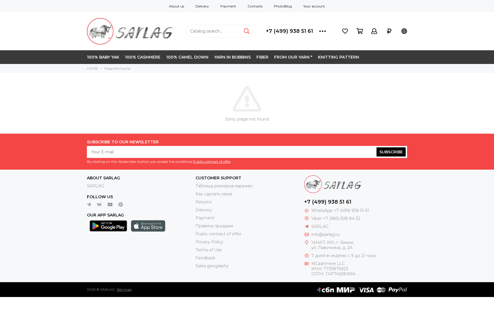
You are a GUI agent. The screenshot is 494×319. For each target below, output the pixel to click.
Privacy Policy (209, 241)
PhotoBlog (283, 6)
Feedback (205, 257)
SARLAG (95, 185)
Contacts (255, 6)
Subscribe (391, 152)
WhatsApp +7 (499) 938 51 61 (340, 210)
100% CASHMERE (142, 57)
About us (176, 6)
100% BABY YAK (103, 57)
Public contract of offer (212, 161)
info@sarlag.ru (325, 234)
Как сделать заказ (214, 193)
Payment (228, 6)
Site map (124, 289)
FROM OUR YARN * (293, 57)
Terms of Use (209, 249)
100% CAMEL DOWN (187, 57)
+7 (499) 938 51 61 (289, 31)
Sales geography (212, 265)
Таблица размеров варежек (224, 185)
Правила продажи (214, 225)
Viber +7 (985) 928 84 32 (335, 218)
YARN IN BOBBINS (232, 57)
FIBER (262, 57)
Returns (204, 201)
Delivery (202, 6)
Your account (314, 6)
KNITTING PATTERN (338, 57)
